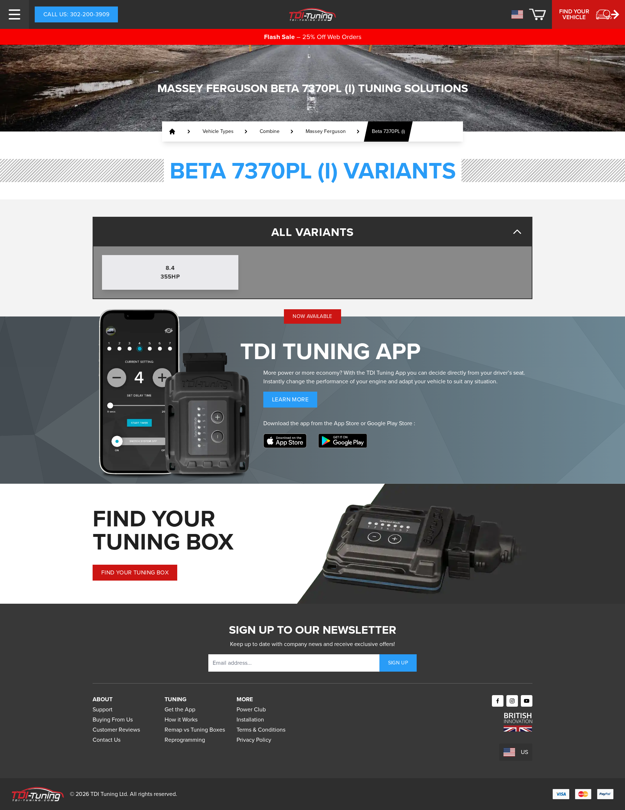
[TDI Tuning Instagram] (512, 701)
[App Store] (285, 441)
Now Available (312, 316)
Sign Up (398, 663)
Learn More (294, 401)
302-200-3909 (76, 14)
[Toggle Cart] (537, 14)
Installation (250, 719)
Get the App (180, 709)
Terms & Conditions (261, 729)
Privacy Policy (254, 740)
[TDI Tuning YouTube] (526, 701)
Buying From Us (113, 719)
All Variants (312, 232)
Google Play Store (390, 423)
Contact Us (106, 740)
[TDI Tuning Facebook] (497, 701)
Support (102, 709)
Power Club (251, 709)
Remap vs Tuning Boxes (195, 729)
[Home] (312, 14)
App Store (347, 423)
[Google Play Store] (342, 441)
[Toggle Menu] (14, 14)
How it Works (181, 719)
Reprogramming (185, 740)
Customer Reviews (116, 729)
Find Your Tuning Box (135, 572)
